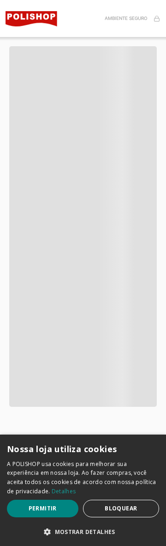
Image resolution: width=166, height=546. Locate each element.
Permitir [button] (43, 508)
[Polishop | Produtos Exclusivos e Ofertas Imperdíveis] (35, 18)
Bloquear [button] (121, 508)
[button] (83, 41)
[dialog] (83, 490)
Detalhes (64, 491)
